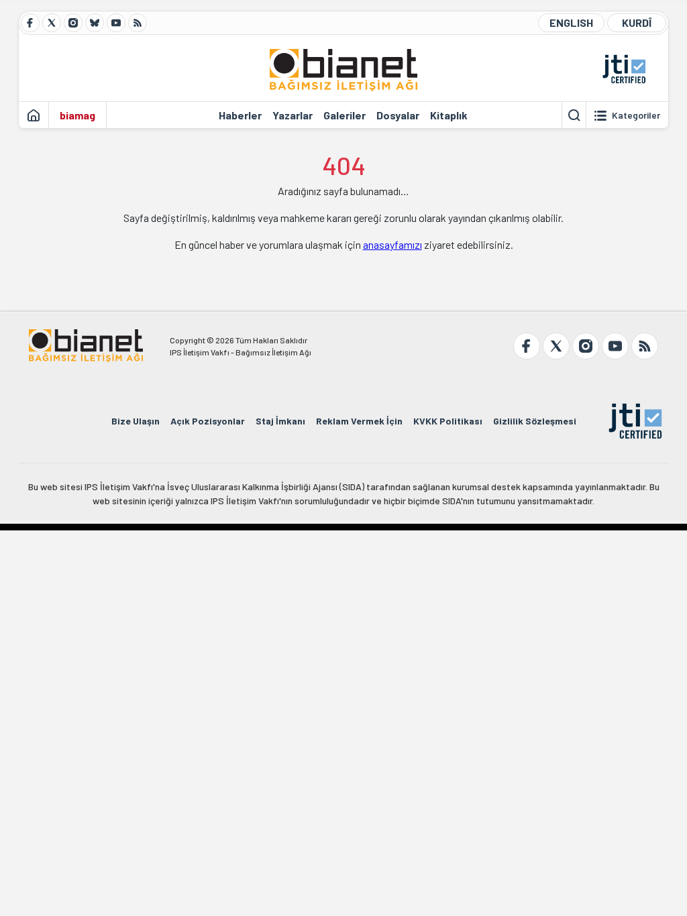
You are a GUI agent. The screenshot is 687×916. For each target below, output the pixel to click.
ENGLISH (571, 22)
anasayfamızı (392, 244)
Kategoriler (636, 115)
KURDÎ (636, 22)
